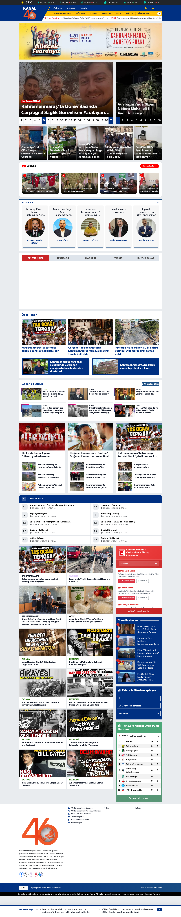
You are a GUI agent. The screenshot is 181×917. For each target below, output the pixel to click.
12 (70, 120)
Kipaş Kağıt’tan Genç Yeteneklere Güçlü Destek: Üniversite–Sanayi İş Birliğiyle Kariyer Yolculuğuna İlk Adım (41, 621)
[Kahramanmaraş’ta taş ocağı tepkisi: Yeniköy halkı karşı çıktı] (42, 559)
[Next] (40, 874)
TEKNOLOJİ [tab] (63, 258)
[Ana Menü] (159, 8)
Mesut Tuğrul (90, 241)
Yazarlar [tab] (27, 203)
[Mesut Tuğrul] (90, 227)
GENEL (72, 616)
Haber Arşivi (76, 823)
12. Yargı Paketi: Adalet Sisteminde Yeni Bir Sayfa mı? (35, 212)
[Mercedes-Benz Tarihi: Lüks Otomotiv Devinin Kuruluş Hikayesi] (42, 683)
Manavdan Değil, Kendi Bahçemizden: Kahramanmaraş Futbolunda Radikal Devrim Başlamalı (62, 212)
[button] (159, 14)
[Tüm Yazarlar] (158, 203)
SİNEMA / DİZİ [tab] (35, 258)
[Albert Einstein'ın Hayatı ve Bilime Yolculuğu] (90, 763)
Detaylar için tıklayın (139, 798)
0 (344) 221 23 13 (128, 581)
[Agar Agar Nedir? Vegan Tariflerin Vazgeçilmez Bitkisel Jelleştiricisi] (90, 600)
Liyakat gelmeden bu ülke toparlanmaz (146, 212)
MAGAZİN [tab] (90, 258)
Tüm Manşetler (77, 817)
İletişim (138, 808)
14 (79, 120)
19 (101, 120)
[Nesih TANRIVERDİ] (118, 227)
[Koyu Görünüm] (146, 8)
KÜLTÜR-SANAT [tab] (145, 258)
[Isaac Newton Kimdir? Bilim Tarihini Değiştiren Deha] (42, 642)
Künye (109, 808)
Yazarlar (84, 8)
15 (84, 120)
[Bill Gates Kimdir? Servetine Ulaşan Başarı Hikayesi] (42, 763)
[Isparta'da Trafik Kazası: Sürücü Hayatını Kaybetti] (90, 559)
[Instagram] (31, 874)
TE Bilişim (158, 888)
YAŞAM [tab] (118, 258)
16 (88, 120)
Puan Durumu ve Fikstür (81, 814)
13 (75, 120)
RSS (25, 888)
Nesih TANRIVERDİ (118, 241)
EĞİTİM (129, 14)
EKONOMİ (107, 14)
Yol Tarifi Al (143, 581)
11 (66, 120)
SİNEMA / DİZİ (144, 14)
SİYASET (93, 14)
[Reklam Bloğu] (90, 41)
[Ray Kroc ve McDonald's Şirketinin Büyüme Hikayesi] (90, 642)
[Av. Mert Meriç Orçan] (35, 227)
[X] (26, 874)
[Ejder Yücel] (63, 227)
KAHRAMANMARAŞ (62, 14)
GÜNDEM (80, 14)
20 (106, 120)
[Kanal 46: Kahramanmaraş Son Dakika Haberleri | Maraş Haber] (29, 13)
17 (93, 120)
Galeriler (57, 8)
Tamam (156, 894)
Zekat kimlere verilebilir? (118, 210)
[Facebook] (21, 874)
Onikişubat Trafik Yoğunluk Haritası (86, 811)
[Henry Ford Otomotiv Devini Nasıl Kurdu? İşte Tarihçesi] (42, 723)
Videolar (71, 8)
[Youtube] (36, 874)
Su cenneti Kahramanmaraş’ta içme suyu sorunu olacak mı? (90, 212)
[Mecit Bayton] (146, 227)
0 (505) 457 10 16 (128, 598)
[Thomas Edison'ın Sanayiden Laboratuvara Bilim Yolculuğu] (90, 723)
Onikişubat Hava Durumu (81, 808)
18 (97, 120)
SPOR (119, 14)
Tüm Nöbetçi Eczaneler (140, 611)
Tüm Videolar (149, 166)
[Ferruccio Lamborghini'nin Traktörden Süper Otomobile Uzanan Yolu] (90, 683)
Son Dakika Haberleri (80, 820)
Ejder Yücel (63, 241)
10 (61, 120)
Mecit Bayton (146, 241)
